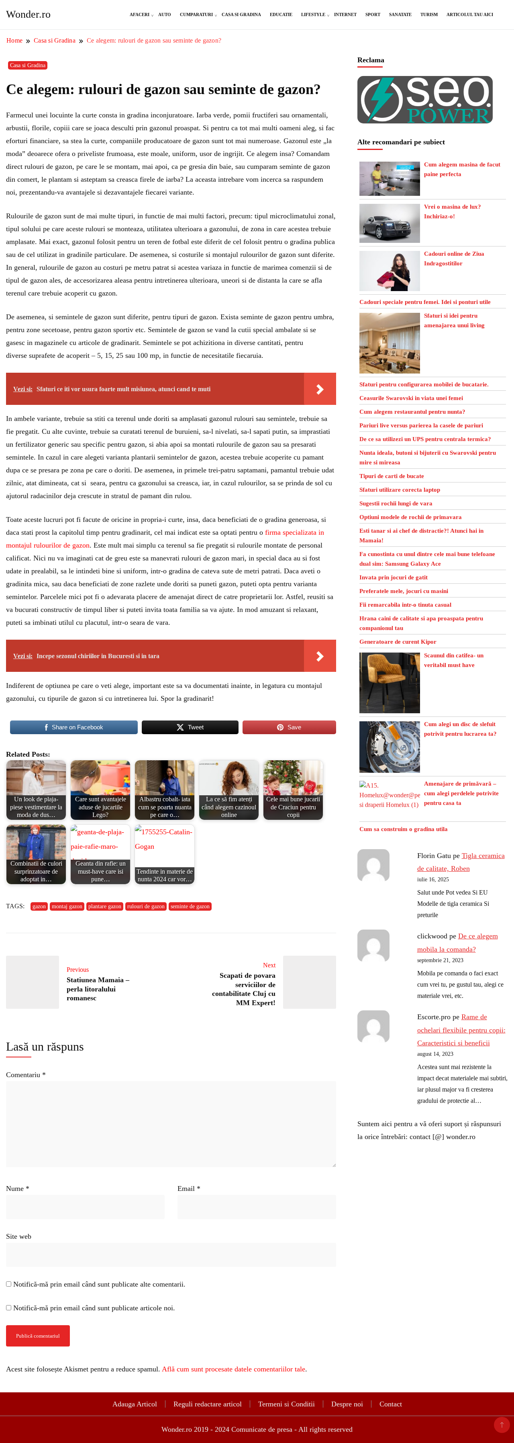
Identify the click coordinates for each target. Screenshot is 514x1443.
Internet (345, 14)
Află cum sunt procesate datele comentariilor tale (233, 1369)
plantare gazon (104, 906)
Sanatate (400, 14)
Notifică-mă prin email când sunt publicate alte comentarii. (99, 1284)
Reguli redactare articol (207, 1404)
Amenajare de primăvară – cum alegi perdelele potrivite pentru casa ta (461, 793)
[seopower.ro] (425, 82)
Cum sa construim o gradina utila (403, 829)
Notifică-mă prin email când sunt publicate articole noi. (94, 1308)
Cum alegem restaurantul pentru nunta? (412, 411)
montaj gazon (67, 906)
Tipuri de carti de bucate (391, 476)
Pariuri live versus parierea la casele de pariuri (421, 425)
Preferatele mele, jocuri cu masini (403, 591)
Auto (164, 14)
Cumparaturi (196, 14)
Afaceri (139, 14)
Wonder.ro (28, 14)
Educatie (281, 14)
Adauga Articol (134, 1404)
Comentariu (26, 1075)
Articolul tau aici (470, 14)
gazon (39, 906)
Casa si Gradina (241, 14)
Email (188, 1188)
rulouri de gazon (146, 906)
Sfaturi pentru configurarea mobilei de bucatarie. (424, 384)
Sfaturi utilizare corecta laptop (399, 489)
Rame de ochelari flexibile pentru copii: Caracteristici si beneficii (461, 1030)
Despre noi (347, 1404)
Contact (390, 1404)
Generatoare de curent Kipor (397, 641)
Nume (17, 1188)
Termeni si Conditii (286, 1404)
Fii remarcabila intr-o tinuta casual (405, 604)
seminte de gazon (190, 906)
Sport (372, 14)
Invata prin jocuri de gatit (393, 577)
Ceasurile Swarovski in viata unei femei (411, 398)
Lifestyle (313, 14)
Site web (18, 1236)
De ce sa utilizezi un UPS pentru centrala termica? (425, 439)
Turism (429, 14)
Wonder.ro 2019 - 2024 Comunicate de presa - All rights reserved (257, 1429)
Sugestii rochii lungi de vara (395, 503)
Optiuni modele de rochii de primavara (410, 517)
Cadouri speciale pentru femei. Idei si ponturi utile (425, 302)
